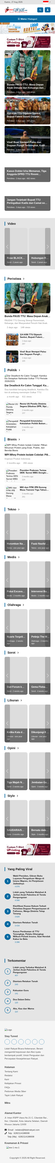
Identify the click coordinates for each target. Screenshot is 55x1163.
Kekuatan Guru (21, 990)
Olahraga (14, 605)
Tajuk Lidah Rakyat (14, 1095)
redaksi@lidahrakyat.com (27, 1130)
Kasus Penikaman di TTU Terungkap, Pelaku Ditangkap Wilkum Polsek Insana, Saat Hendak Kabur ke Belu (31, 935)
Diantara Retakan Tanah (25, 922)
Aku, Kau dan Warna (23, 1008)
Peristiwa (14, 278)
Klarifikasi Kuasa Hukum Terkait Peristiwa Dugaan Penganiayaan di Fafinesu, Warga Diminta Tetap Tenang (31, 910)
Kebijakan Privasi (13, 1083)
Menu (28, 19)
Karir (7, 1079)
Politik (12, 370)
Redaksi (8, 1075)
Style (11, 795)
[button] (7, 247)
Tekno (12, 509)
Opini (11, 748)
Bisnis (12, 439)
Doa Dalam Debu (21, 999)
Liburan (13, 700)
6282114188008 (21, 1133)
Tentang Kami (11, 1071)
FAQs (7, 1087)
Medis (12, 557)
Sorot (11, 652)
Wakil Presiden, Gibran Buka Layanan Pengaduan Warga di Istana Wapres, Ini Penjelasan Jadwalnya (28, 880)
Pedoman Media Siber (15, 1091)
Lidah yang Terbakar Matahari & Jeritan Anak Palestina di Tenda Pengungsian (29, 895)
